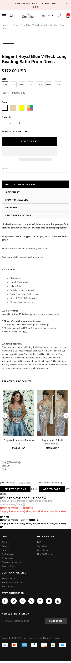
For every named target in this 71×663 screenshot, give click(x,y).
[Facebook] (5, 601)
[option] (8, 42)
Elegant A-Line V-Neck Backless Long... (19, 442)
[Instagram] (22, 601)
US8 (30, 84)
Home (5, 25)
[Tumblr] (40, 601)
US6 (22, 84)
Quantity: (7, 117)
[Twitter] (14, 601)
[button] (29, 151)
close (67, 3)
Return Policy (11, 331)
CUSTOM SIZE (18, 93)
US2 (5, 84)
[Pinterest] (31, 601)
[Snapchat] (49, 601)
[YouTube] (58, 601)
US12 (48, 84)
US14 (58, 84)
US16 (5, 93)
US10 (39, 84)
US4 (14, 84)
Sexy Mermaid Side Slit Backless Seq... (52, 442)
